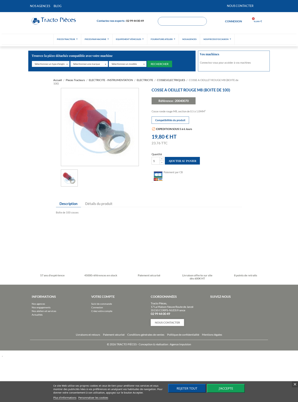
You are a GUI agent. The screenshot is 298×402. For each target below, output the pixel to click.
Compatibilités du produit (170, 120)
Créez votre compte (101, 311)
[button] (51, 64)
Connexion (97, 307)
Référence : (166, 100)
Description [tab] (68, 204)
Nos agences (38, 303)
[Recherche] (202, 21)
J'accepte (226, 388)
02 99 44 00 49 (135, 20)
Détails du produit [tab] (98, 204)
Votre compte (103, 296)
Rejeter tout (187, 388)
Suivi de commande (101, 303)
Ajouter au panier (182, 161)
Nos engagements (41, 307)
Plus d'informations (64, 397)
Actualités (37, 314)
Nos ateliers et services (44, 311)
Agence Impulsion (180, 344)
